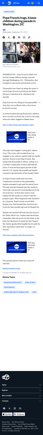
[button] (3, 3)
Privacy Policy (6, 422)
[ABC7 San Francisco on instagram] (15, 408)
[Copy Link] (29, 37)
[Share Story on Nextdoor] (19, 37)
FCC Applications (7, 428)
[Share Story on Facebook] (4, 37)
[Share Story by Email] (24, 37)
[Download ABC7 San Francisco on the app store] (7, 414)
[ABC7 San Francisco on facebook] (4, 408)
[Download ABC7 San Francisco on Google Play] (19, 414)
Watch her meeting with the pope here (18, 235)
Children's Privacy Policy (9, 424)
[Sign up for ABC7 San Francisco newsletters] (20, 408)
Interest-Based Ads (17, 426)
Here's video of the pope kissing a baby (18, 124)
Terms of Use (6, 426)
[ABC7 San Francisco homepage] (8, 3)
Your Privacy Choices (18, 422)
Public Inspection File (30, 426)
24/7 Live (16, 3)
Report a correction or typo (11, 268)
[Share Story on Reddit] (14, 37)
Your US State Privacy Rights (26, 424)
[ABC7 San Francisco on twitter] (9, 408)
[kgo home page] (5, 377)
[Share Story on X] (9, 37)
